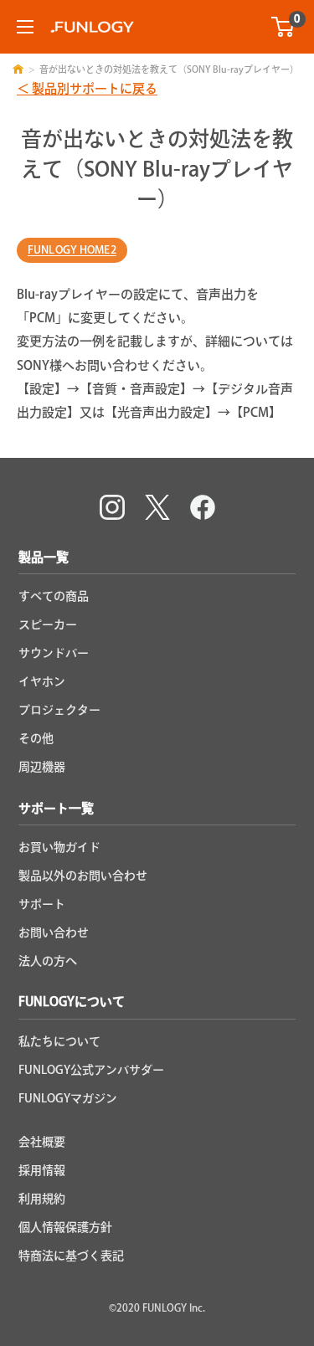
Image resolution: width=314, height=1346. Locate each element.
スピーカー (47, 624)
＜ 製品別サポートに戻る (87, 88)
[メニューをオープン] (25, 26)
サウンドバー (53, 653)
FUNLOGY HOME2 (72, 249)
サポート (41, 904)
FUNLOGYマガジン (67, 1098)
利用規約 (41, 1199)
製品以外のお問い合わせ (82, 875)
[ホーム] (18, 69)
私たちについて (59, 1041)
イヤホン (41, 681)
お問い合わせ (53, 932)
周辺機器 (41, 767)
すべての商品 (53, 596)
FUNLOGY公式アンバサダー (91, 1070)
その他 (36, 738)
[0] (283, 27)
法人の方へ (47, 961)
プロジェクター (59, 710)
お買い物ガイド (59, 847)
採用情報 (41, 1170)
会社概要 (41, 1142)
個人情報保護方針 (65, 1227)
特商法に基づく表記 (71, 1255)
